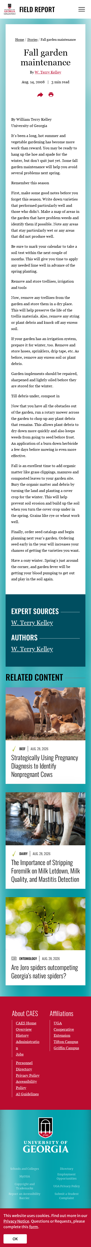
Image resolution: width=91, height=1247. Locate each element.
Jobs (20, 1054)
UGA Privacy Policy (66, 1186)
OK (15, 1239)
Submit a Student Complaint (67, 1196)
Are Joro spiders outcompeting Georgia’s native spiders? (44, 971)
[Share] (40, 95)
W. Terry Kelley (48, 72)
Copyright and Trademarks (25, 1186)
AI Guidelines (27, 1094)
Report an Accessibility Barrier (24, 1196)
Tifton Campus (66, 1042)
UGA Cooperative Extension (64, 1029)
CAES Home (26, 1023)
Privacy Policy (27, 1075)
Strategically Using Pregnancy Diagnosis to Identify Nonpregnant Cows (44, 765)
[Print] (51, 95)
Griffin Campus (66, 1048)
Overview (24, 1029)
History (22, 1035)
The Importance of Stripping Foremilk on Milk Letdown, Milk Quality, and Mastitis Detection (45, 870)
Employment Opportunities (67, 1176)
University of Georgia (45, 1135)
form (33, 1226)
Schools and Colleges (24, 1168)
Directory (66, 1168)
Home (19, 39)
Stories (32, 39)
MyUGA (24, 1176)
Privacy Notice (16, 1221)
